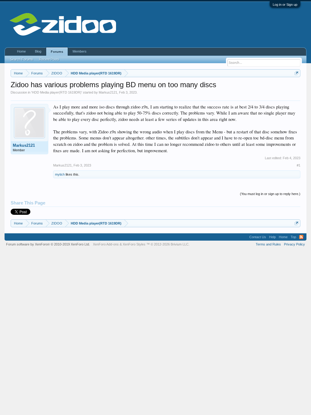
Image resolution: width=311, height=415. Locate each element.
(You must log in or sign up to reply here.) (270, 194)
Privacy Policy (294, 244)
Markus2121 (108, 92)
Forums (57, 51)
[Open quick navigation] (297, 73)
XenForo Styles (134, 244)
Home (21, 51)
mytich (60, 174)
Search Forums (21, 59)
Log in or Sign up (285, 4)
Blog (38, 51)
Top (293, 237)
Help (272, 237)
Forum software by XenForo (48, 244)
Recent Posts (49, 59)
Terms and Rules (268, 244)
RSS (301, 237)
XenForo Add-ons (106, 244)
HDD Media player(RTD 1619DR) (56, 92)
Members (80, 51)
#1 (298, 165)
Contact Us (257, 237)
